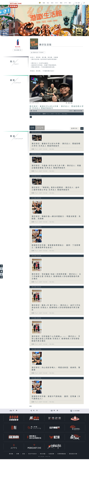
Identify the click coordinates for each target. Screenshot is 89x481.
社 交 (35, 410)
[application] (56, 110)
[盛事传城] (75, 437)
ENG (76, 3)
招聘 (18, 453)
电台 (47, 3)
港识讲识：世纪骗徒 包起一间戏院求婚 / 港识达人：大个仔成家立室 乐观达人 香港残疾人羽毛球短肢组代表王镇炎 (56, 276)
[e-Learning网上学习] (34, 428)
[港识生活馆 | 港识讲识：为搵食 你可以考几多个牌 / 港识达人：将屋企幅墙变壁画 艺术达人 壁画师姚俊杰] (37, 160)
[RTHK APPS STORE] (13, 446)
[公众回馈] (71, 410)
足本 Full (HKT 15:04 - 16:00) (43, 149)
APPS (65, 3)
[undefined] (40, 2)
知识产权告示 (32, 453)
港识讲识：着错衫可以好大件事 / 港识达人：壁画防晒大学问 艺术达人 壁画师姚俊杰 (56, 145)
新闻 (51, 3)
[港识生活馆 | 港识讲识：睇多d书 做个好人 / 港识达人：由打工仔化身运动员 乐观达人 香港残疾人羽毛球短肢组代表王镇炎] (37, 296)
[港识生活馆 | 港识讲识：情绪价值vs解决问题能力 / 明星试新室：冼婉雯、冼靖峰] (37, 207)
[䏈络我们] (51, 410)
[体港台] (34, 418)
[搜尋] (84, 2)
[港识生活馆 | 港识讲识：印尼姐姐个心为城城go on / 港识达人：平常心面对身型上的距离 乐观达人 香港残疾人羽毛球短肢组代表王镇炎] (37, 327)
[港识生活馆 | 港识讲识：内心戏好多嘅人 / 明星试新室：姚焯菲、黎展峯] (37, 358)
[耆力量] (54, 437)
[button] (31, 111)
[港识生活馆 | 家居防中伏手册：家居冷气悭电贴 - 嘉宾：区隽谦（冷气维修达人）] (37, 387)
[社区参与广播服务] (75, 428)
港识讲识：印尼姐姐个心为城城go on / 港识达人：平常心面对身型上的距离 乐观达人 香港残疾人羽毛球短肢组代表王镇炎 (56, 338)
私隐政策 (52, 453)
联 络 (56, 410)
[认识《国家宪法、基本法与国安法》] (34, 437)
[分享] (31, 410)
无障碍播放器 (62, 453)
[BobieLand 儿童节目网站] (75, 418)
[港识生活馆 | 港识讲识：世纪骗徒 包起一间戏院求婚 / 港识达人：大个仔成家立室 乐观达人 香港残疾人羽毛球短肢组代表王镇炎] (37, 264)
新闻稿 (11, 453)
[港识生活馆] (30, 117)
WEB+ (56, 3)
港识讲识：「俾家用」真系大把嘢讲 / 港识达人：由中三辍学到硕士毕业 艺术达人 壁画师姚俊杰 (56, 189)
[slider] (79, 110)
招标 (24, 453)
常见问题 (43, 453)
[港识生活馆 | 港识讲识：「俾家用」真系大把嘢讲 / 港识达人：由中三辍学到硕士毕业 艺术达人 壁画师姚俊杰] (37, 182)
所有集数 (34, 48)
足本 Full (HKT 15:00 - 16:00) (43, 171)
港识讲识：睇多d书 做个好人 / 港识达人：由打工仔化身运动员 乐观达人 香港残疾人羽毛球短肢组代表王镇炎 (56, 307)
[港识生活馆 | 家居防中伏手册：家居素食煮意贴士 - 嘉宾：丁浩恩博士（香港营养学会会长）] (37, 235)
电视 (43, 3)
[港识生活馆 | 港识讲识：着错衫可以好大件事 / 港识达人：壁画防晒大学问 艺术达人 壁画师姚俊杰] (37, 138)
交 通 (15, 410)
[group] (74, 111)
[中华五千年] (54, 446)
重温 (60, 3)
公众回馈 (76, 410)
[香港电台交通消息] (11, 410)
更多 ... (31, 406)
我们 (69, 3)
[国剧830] (13, 428)
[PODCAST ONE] (34, 446)
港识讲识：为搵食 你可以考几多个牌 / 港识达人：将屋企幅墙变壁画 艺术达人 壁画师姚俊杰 (56, 167)
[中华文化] (13, 437)
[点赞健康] (54, 418)
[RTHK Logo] (14, 4)
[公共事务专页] (54, 428)
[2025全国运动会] (13, 418)
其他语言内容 (73, 453)
